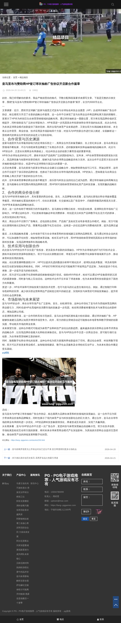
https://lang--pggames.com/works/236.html (28, 440)
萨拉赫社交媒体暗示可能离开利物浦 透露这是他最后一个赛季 (22, 594)
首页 (15, 77)
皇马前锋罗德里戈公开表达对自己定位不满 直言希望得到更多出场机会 (44, 449)
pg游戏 (67, 611)
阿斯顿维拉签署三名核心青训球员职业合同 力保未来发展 (22, 528)
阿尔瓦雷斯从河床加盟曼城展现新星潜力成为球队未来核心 (22, 550)
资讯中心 (34, 483)
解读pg (5, 483)
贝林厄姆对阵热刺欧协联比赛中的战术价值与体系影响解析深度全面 (22, 572)
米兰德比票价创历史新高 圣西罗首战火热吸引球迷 (35, 458)
